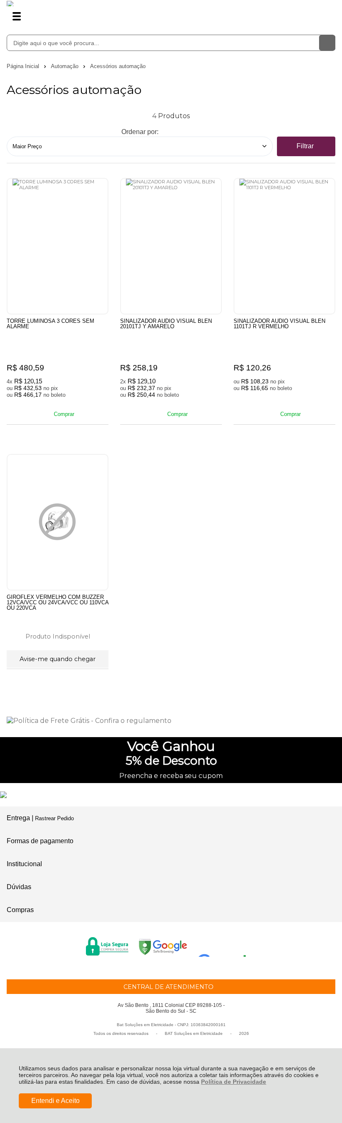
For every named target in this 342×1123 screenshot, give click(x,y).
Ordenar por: (139, 131)
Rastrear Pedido (54, 818)
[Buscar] (327, 43)
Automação (65, 66)
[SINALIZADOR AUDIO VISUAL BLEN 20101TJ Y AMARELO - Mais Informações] (171, 246)
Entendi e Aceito (55, 1100)
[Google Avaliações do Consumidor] (225, 945)
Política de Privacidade (233, 1081)
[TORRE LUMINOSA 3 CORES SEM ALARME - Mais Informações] (58, 246)
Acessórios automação (118, 66)
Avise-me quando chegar (58, 659)
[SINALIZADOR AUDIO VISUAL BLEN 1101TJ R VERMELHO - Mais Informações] (284, 246)
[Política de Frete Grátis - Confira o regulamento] (171, 721)
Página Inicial (24, 66)
